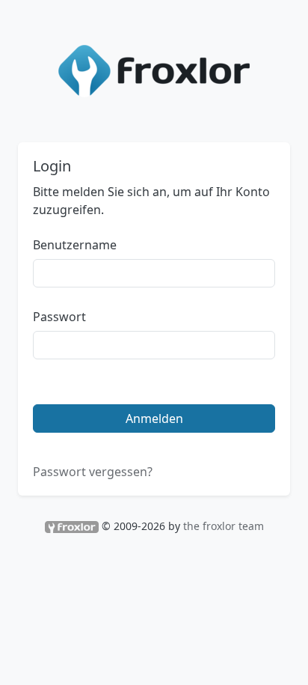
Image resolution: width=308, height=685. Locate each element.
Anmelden (154, 418)
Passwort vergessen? (93, 471)
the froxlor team (223, 526)
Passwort (59, 316)
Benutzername (75, 245)
